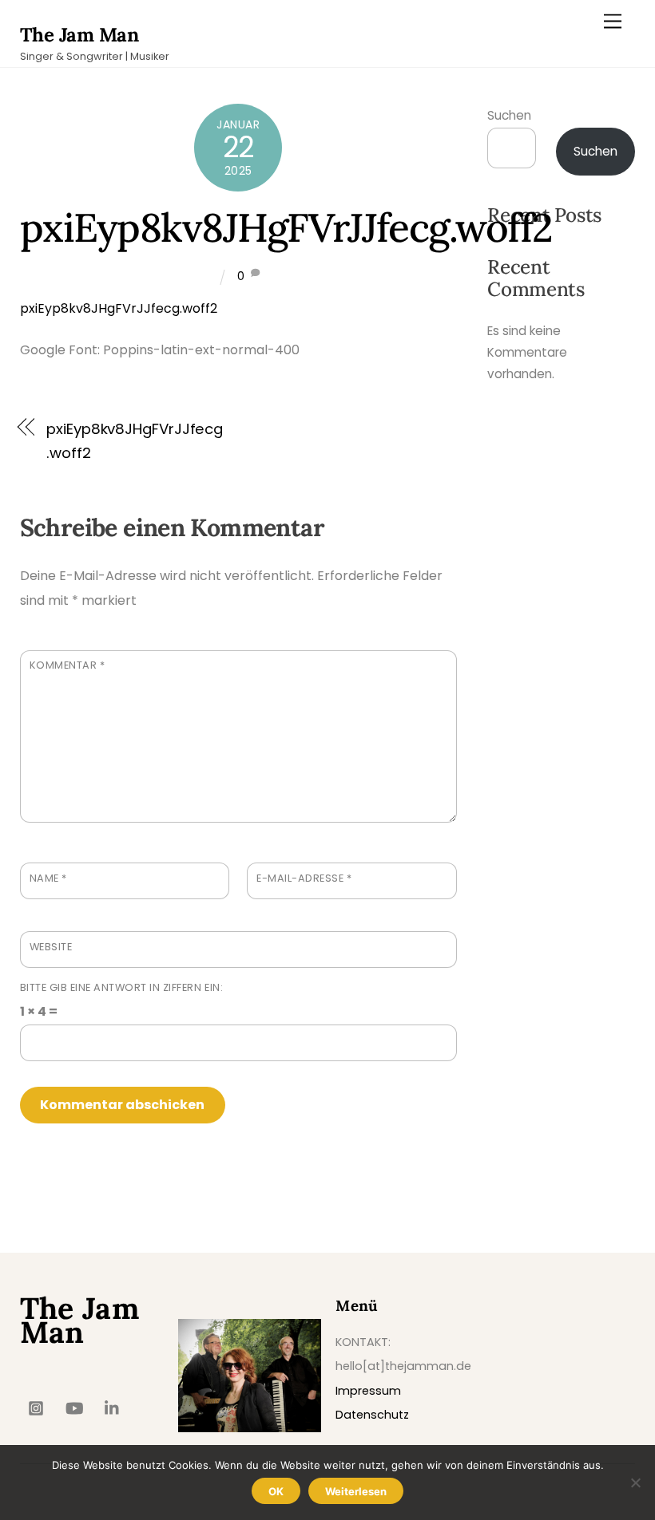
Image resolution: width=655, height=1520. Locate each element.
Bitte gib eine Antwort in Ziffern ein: (121, 987)
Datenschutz (372, 1415)
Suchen (509, 115)
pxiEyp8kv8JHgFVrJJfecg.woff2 (286, 227)
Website (51, 946)
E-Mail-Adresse (303, 878)
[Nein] (635, 1482)
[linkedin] (113, 1407)
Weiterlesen (356, 1491)
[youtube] (74, 1407)
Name (48, 878)
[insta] (36, 1407)
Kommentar (67, 665)
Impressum (368, 1391)
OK (276, 1491)
